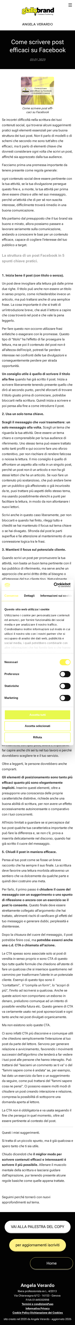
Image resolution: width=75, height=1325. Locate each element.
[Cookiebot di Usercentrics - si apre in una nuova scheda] (54, 584)
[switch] (65, 674)
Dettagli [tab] (29, 595)
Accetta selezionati (37, 726)
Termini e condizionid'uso (37, 1304)
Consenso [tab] (11, 595)
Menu (70, 5)
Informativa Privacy (38, 1308)
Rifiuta (37, 737)
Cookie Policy (21, 1312)
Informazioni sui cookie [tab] (56, 595)
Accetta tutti (37, 714)
